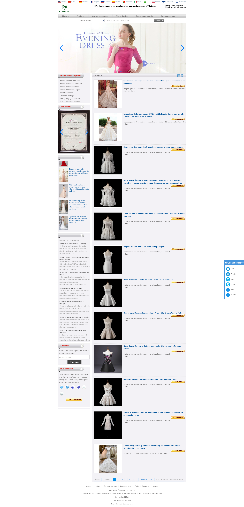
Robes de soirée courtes (70, 102)
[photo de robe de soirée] (122, 73)
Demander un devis (144, 16)
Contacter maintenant (74, 399)
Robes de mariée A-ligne (70, 90)
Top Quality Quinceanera (70, 99)
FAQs (137, 486)
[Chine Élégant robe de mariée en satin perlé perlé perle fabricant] (108, 260)
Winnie (233, 284)
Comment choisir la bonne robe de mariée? (74, 313)
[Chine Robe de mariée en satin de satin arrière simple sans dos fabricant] (108, 293)
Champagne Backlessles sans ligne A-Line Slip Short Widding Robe (153, 313)
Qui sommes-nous (100, 16)
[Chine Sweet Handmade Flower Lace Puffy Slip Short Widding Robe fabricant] (108, 392)
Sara (232, 279)
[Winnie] (62, 387)
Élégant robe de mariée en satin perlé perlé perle (144, 247)
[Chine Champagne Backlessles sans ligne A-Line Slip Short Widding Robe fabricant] (108, 326)
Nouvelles (145, 486)
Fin (151, 480)
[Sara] (67, 387)
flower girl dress (66, 93)
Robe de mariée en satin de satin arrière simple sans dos (148, 280)
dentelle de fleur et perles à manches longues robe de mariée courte (153, 147)
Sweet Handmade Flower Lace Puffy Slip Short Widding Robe (150, 379)
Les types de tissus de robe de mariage (73, 239)
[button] (118, 71)
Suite (133, 91)
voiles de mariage (67, 96)
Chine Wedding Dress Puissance (70, 284)
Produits (80, 16)
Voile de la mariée (65, 341)
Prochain (144, 480)
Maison (65, 16)
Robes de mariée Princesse (71, 83)
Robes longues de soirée (70, 80)
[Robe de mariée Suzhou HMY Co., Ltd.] (64, 12)
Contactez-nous (168, 16)
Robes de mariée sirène (69, 86)
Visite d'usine (122, 16)
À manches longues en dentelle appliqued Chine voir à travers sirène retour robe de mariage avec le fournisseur (78, 200)
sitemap (155, 486)
